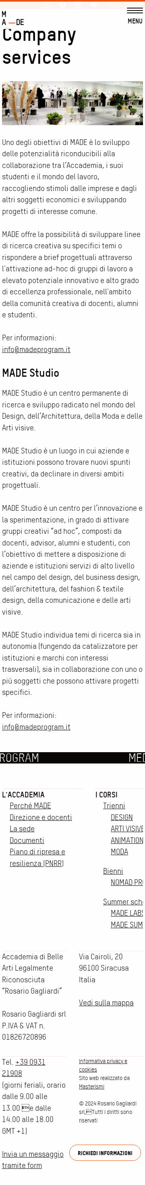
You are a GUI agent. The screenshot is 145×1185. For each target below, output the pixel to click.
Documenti (27, 840)
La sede (22, 828)
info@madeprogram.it (36, 349)
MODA (119, 851)
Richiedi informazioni (105, 1152)
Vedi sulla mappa (106, 1002)
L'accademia (23, 794)
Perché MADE (30, 805)
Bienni (113, 871)
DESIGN (122, 817)
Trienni (114, 805)
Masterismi (91, 1086)
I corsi (106, 794)
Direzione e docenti (41, 817)
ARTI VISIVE (128, 828)
